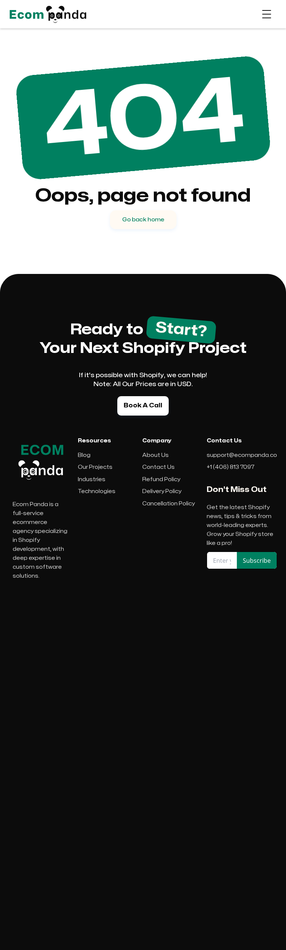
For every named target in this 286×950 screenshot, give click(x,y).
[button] (266, 14)
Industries (91, 479)
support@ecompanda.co (242, 455)
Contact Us (158, 467)
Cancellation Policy (168, 503)
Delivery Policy (161, 491)
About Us (155, 455)
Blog (84, 455)
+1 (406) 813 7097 (230, 467)
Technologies (96, 491)
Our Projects (95, 467)
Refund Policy (161, 479)
